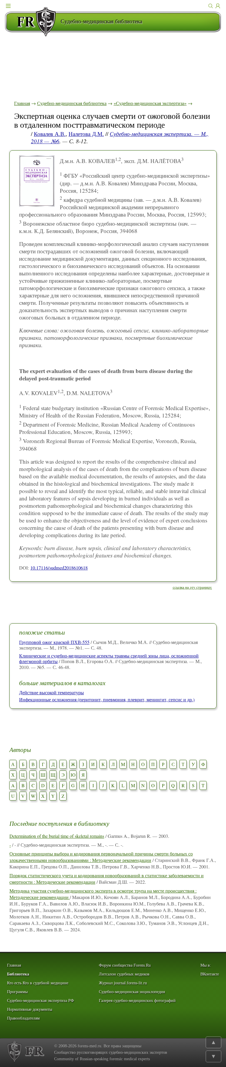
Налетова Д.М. (86, 133)
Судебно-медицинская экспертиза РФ (40, 1000)
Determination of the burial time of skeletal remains (56, 836)
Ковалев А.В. (50, 133)
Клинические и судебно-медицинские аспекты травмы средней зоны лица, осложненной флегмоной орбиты (109, 658)
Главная (22, 103)
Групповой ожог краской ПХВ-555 (54, 642)
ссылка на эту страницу (192, 587)
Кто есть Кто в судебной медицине (37, 983)
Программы (17, 992)
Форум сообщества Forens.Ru (125, 965)
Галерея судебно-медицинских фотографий (137, 1000)
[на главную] (33, 22)
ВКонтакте (209, 974)
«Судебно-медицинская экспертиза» (150, 103)
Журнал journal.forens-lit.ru (123, 983)
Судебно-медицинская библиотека (72, 103)
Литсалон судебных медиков (124, 974)
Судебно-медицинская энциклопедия (132, 992)
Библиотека (18, 974)
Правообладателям (23, 1018)
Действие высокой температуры (51, 692)
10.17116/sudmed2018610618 (59, 568)
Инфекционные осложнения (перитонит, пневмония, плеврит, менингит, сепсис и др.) (107, 699)
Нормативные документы (29, 1009)
